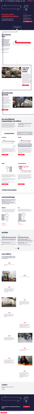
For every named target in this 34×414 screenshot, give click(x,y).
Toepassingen (17, 1)
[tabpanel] (17, 44)
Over (21, 1)
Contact (24, 1)
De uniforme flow (12, 1)
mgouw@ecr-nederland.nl (20, 224)
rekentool (28, 21)
